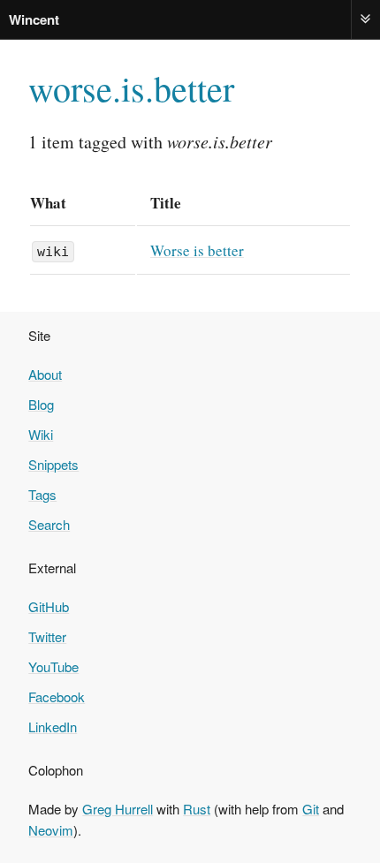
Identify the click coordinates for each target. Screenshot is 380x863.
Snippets (53, 464)
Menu (366, 19)
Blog (41, 404)
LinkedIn (52, 726)
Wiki (40, 434)
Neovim (50, 830)
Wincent (34, 19)
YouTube (53, 666)
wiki (53, 252)
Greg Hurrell (117, 808)
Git (310, 808)
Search (49, 524)
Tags (42, 494)
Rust (196, 808)
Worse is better (197, 250)
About (45, 374)
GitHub (48, 606)
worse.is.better (131, 87)
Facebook (56, 696)
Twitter (47, 636)
